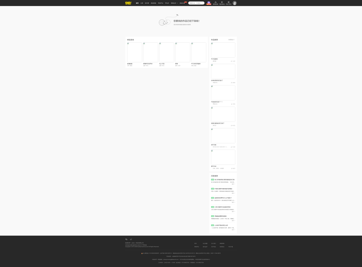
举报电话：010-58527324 (197, 262)
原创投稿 (153, 3)
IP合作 (167, 3)
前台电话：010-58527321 (182, 262)
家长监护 (205, 246)
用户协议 (213, 246)
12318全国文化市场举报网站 (187, 259)
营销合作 (174, 3)
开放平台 (160, 3)
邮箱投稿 (222, 243)
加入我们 (213, 243)
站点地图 (205, 243)
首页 (137, 3)
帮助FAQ (196, 246)
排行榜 (147, 3)
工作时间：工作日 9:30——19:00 (166, 262)
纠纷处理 (154, 259)
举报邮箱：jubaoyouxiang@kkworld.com (168, 259)
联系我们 (222, 246)
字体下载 (230, 246)
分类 (141, 3)
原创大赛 (182, 3)
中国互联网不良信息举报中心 (202, 259)
